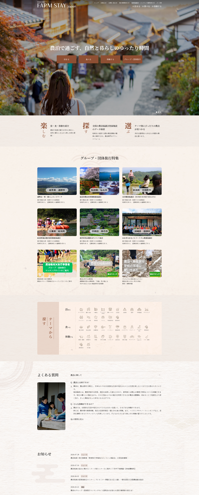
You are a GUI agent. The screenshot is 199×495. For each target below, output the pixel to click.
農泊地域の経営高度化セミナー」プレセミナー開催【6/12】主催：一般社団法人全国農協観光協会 (107, 479)
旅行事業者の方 (124, 3)
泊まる (137, 6)
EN (161, 3)
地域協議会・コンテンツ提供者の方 (143, 3)
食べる (147, 6)
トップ (96, 3)
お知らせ (103, 3)
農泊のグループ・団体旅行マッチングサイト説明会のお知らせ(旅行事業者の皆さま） (102, 490)
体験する (158, 6)
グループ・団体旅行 (132, 59)
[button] (156, 112)
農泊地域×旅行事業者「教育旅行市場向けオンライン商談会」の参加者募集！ (100, 458)
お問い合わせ (113, 3)
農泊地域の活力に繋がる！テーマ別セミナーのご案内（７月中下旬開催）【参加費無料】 (103, 469)
